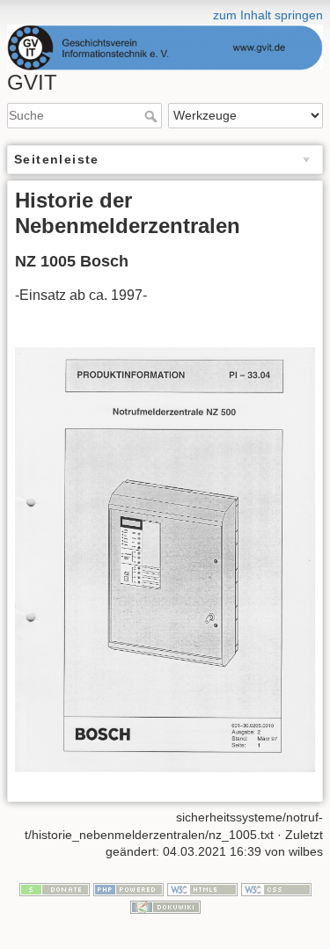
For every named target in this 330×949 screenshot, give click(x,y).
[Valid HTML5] (202, 888)
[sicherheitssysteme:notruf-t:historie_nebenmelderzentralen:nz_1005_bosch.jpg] (165, 558)
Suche (152, 116)
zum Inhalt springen (268, 15)
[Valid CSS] (276, 888)
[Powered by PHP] (128, 888)
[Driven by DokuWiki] (165, 906)
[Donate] (54, 888)
